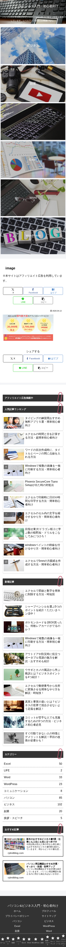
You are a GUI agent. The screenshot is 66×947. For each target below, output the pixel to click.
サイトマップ (49, 916)
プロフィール (49, 911)
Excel (17, 926)
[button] (43, 300)
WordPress (49, 926)
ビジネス (49, 921)
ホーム (17, 911)
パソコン (17, 921)
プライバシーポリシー (17, 916)
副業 (17, 931)
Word (49, 931)
